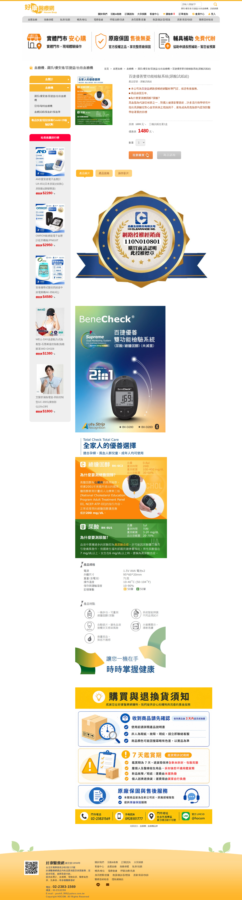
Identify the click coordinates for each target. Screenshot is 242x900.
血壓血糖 (32, 19)
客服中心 (154, 14)
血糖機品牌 (153, 826)
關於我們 (102, 14)
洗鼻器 (53, 880)
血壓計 (49, 79)
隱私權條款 (117, 879)
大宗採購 (142, 14)
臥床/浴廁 (65, 19)
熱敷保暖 (48, 19)
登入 (213, 14)
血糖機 (130, 68)
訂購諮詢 (129, 14)
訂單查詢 (183, 14)
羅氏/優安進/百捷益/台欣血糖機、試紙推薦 (199, 8)
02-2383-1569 (64, 887)
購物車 (170, 14)
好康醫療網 (55, 863)
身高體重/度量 (138, 19)
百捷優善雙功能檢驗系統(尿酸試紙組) (191, 68)
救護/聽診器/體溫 (161, 19)
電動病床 (72, 877)
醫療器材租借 (206, 19)
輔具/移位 (82, 19)
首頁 (106, 68)
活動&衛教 (116, 14)
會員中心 (199, 14)
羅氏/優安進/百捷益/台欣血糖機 (154, 68)
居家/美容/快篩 (184, 19)
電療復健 (98, 19)
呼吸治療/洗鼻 (117, 19)
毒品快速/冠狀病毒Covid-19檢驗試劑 (49, 122)
